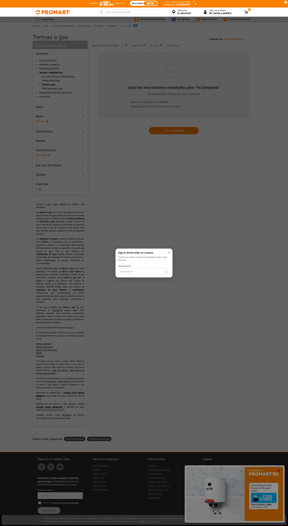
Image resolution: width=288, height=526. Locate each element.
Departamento (124, 266)
